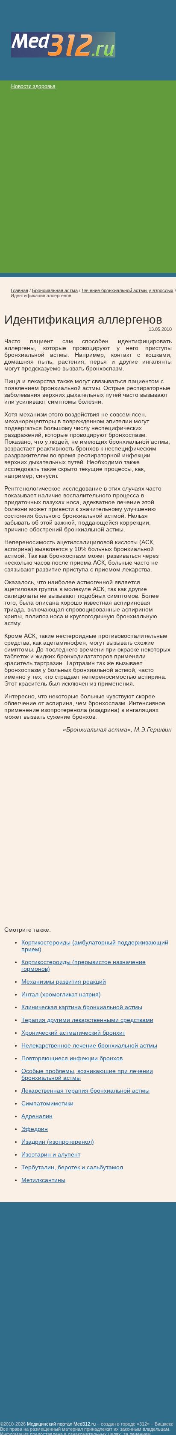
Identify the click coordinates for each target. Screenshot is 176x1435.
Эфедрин (34, 1128)
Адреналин (37, 1116)
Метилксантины (43, 1180)
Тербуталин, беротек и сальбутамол (72, 1167)
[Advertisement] (88, 185)
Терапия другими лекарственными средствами (87, 1019)
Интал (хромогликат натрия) (61, 994)
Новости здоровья (33, 86)
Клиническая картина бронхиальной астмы (81, 1007)
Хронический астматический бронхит (73, 1032)
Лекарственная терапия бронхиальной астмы (85, 1090)
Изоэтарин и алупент (50, 1154)
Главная (19, 290)
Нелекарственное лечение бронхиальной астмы (89, 1045)
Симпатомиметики (47, 1103)
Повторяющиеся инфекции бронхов (72, 1058)
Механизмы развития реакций (63, 981)
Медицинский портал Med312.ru (61, 1423)
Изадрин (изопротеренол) (57, 1141)
